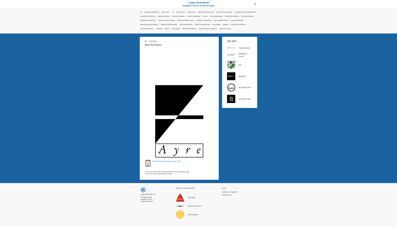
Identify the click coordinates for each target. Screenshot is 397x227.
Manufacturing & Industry (149, 24)
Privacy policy (226, 195)
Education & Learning (147, 16)
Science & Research (147, 29)
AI (172, 12)
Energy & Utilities (164, 16)
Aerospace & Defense (151, 12)
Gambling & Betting (232, 16)
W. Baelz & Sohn (245, 87)
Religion (226, 24)
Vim (240, 65)
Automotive (191, 12)
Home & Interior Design (166, 20)
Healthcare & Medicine (148, 20)
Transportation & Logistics (208, 29)
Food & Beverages (216, 16)
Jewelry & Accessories (204, 20)
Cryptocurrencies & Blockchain (245, 12)
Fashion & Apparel (178, 16)
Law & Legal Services (221, 20)
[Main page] (145, 41)
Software (159, 29)
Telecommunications (189, 29)
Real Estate (216, 24)
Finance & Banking (193, 16)
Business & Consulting (224, 12)
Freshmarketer (244, 48)
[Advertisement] (179, 65)
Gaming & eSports (247, 16)
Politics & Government (202, 24)
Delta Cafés (192, 197)
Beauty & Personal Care (206, 12)
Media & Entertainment (169, 24)
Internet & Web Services (185, 20)
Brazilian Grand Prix (194, 206)
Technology (176, 29)
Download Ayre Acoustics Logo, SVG (167, 161)
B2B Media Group (243, 55)
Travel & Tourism (225, 29)
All (141, 12)
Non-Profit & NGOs (186, 24)
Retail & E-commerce (238, 24)
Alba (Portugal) (193, 215)
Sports (167, 29)
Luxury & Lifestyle (237, 20)
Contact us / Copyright (229, 192)
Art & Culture (180, 12)
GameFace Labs (245, 99)
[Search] (255, 4)
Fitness (205, 16)
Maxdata (242, 76)
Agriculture (166, 12)
